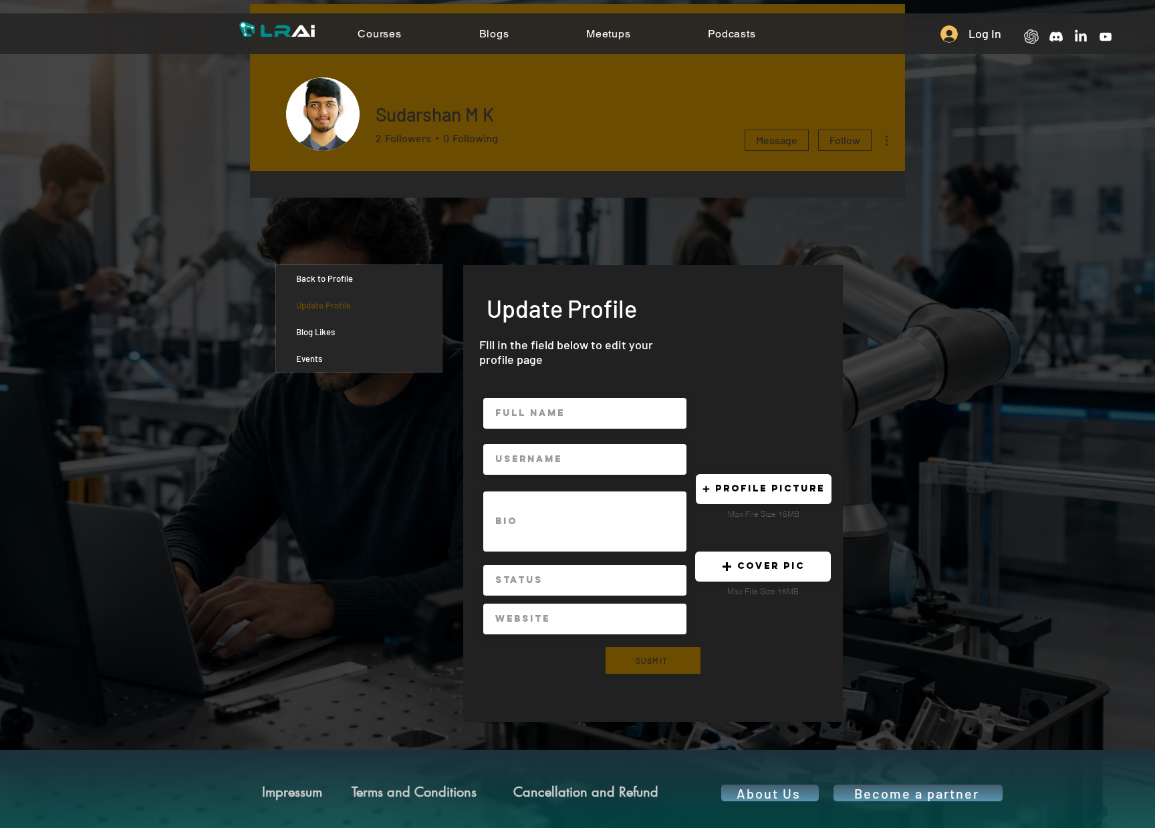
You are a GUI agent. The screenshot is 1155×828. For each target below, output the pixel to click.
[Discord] (1056, 36)
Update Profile (323, 305)
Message (776, 140)
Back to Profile (324, 278)
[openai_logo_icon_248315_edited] (1031, 36)
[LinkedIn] (1080, 36)
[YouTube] (1105, 36)
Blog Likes (315, 332)
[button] (763, 489)
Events (309, 358)
